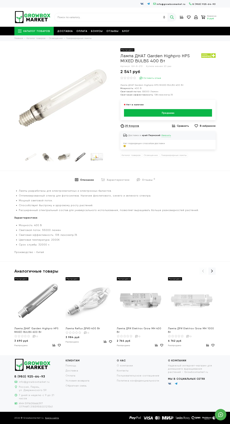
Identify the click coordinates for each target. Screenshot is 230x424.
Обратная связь (76, 385)
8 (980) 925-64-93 (204, 4)
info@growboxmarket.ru (171, 4)
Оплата (81, 31)
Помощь (71, 365)
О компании (125, 365)
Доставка (65, 31)
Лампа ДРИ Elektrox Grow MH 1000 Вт (191, 330)
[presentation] (203, 271)
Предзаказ (168, 112)
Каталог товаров (36, 31)
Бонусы (97, 31)
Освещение (151, 155)
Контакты (123, 370)
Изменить (166, 135)
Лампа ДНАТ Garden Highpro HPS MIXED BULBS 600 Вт (36, 330)
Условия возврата (77, 380)
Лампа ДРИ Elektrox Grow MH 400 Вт (139, 330)
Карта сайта (52, 418)
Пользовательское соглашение (138, 375)
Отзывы (112, 31)
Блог (126, 31)
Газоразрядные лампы (174, 155)
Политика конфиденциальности (138, 380)
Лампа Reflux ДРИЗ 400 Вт (83, 328)
